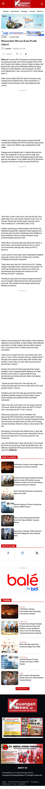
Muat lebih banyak (22, 688)
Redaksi (8, 48)
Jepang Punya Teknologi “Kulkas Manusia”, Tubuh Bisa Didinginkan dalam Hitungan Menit (28, 533)
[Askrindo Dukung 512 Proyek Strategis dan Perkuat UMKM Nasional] (7, 507)
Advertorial (23, 621)
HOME (4, 37)
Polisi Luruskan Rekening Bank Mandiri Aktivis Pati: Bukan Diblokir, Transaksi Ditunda (27, 520)
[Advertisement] (22, 114)
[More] (26, 54)
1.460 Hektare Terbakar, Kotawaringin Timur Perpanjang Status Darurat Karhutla (29, 611)
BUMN (21, 673)
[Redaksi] (2, 48)
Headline (14, 37)
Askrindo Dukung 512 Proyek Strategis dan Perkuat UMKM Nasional (29, 662)
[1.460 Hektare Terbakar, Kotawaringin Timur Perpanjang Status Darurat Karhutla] (7, 467)
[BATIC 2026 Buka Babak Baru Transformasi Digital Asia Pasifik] (7, 494)
